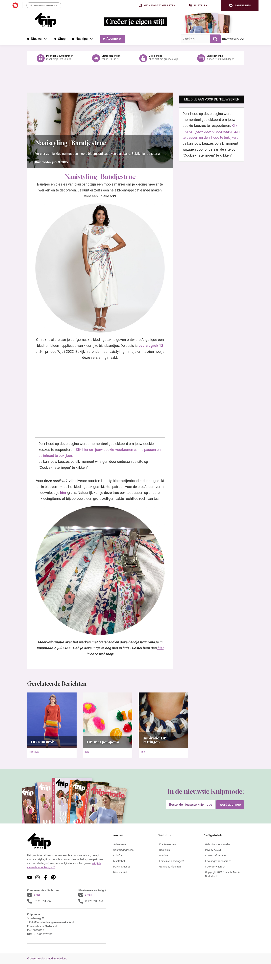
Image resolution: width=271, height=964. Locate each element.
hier (160, 648)
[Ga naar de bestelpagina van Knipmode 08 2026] (196, 24)
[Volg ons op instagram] (37, 877)
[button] (240, 5)
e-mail (37, 894)
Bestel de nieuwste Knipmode (190, 804)
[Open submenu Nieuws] (45, 38)
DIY (87, 752)
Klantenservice (233, 39)
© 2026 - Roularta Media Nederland (47, 958)
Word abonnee (230, 804)
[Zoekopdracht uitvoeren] (215, 38)
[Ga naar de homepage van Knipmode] (45, 19)
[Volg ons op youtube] (29, 877)
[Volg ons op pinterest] (53, 877)
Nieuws (34, 752)
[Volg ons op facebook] (45, 877)
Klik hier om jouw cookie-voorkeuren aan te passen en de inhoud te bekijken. (211, 131)
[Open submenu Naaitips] (91, 38)
